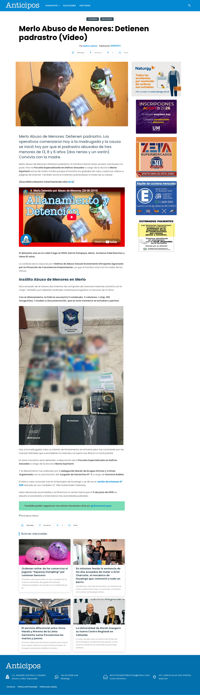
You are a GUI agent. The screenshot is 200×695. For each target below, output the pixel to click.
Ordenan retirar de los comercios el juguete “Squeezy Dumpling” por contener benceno (45, 572)
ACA (70, 181)
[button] (189, 5)
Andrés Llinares (90, 46)
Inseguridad (107, 19)
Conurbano (93, 19)
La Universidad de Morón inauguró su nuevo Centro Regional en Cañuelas (98, 631)
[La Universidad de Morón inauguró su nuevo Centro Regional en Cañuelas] (99, 612)
